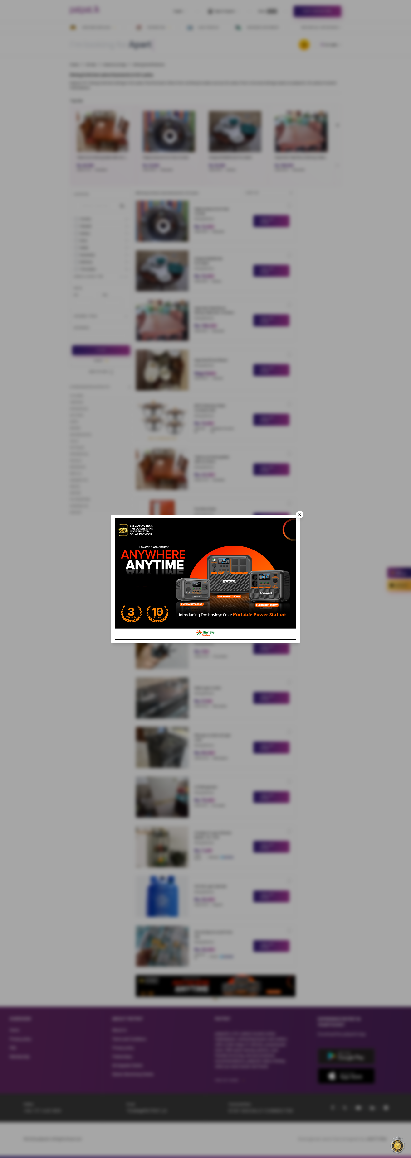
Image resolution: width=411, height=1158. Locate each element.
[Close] (299, 514)
